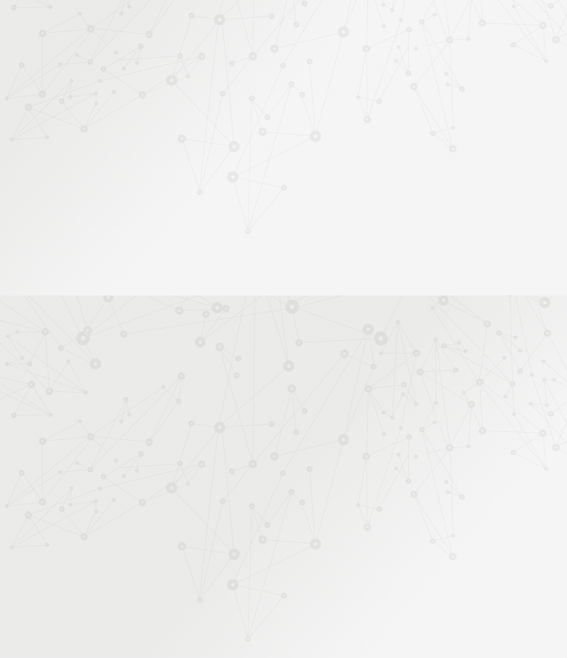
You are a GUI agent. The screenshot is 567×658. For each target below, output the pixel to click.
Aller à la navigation (373, 30)
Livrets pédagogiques (172, 194)
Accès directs (374, 12)
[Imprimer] (226, 142)
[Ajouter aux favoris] (256, 142)
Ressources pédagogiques (231, 77)
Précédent (232, 557)
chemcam (255, 330)
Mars (301, 330)
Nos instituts (294, 12)
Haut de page (540, 569)
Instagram (378, 594)
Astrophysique (296, 101)
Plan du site (322, 594)
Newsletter (397, 77)
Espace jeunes (344, 70)
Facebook (364, 594)
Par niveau (161, 113)
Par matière (163, 103)
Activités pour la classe (294, 77)
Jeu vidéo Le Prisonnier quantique (174, 173)
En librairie (163, 232)
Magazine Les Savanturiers (177, 204)
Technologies (341, 101)
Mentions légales (161, 594)
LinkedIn (392, 594)
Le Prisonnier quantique (448, 69)
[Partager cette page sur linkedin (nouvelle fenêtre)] (328, 158)
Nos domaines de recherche (221, 12)
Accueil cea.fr (400, 70)
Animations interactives (174, 132)
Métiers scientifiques (353, 77)
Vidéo (222, 101)
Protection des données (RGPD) (214, 594)
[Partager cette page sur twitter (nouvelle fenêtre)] (253, 158)
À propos (177, 12)
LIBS (270, 330)
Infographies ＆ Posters (174, 213)
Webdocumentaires (170, 160)
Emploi (348, 12)
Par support (248, 90)
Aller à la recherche (407, 30)
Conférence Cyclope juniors (256, 101)
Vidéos (160, 141)
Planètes (319, 101)
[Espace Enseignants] (204, 53)
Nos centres (323, 12)
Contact (372, 70)
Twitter (371, 594)
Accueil (177, 90)
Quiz (158, 151)
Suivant (409, 557)
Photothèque (311, 70)
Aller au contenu (341, 30)
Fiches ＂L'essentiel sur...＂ (178, 185)
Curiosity (285, 330)
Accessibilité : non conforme (277, 594)
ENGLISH (414, 12)
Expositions (164, 222)
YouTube (385, 594)
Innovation (265, 12)
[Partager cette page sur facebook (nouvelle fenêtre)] (313, 145)
